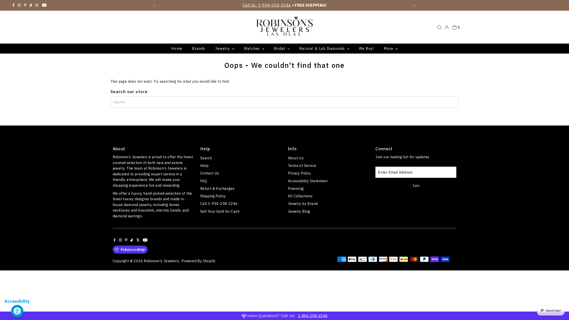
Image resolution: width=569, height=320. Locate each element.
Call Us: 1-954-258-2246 (266, 5)
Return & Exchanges (217, 188)
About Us (296, 158)
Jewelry (223, 48)
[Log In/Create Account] (447, 27)
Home (176, 48)
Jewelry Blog (299, 211)
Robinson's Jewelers (161, 261)
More (389, 48)
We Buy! (366, 48)
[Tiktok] (30, 5)
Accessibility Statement (308, 181)
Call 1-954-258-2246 (219, 203)
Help (204, 165)
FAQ (203, 181)
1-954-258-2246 (313, 316)
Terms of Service (302, 165)
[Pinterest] (25, 5)
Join (415, 185)
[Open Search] (439, 27)
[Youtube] (44, 5)
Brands (198, 48)
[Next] (414, 5)
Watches (252, 48)
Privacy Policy (299, 173)
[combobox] (284, 102)
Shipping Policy (213, 196)
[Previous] (155, 5)
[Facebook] (14, 5)
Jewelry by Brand (303, 203)
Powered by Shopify (198, 261)
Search (206, 158)
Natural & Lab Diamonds (322, 48)
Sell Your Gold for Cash (219, 211)
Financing (296, 188)
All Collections (300, 196)
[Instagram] (19, 5)
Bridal (280, 48)
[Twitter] (37, 5)
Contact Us (209, 173)
